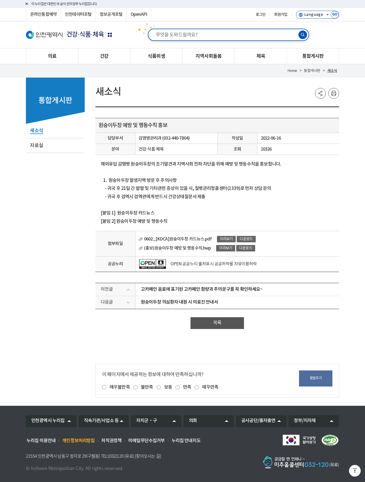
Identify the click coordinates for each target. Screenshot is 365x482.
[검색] (302, 34)
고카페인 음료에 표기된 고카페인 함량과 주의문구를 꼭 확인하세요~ (201, 289)
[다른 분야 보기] (110, 34)
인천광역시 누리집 (47, 420)
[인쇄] (333, 93)
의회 (193, 420)
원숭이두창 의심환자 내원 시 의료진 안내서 (179, 302)
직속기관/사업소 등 (101, 420)
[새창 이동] (299, 440)
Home (292, 70)
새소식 (332, 70)
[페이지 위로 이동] (354, 471)
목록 (217, 323)
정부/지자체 (305, 420)
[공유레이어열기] (320, 93)
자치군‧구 (146, 420)
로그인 (260, 15)
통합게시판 (312, 70)
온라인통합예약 (43, 14)
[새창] (152, 264)
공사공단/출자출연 (258, 420)
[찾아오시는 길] (148, 456)
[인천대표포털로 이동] (44, 35)
